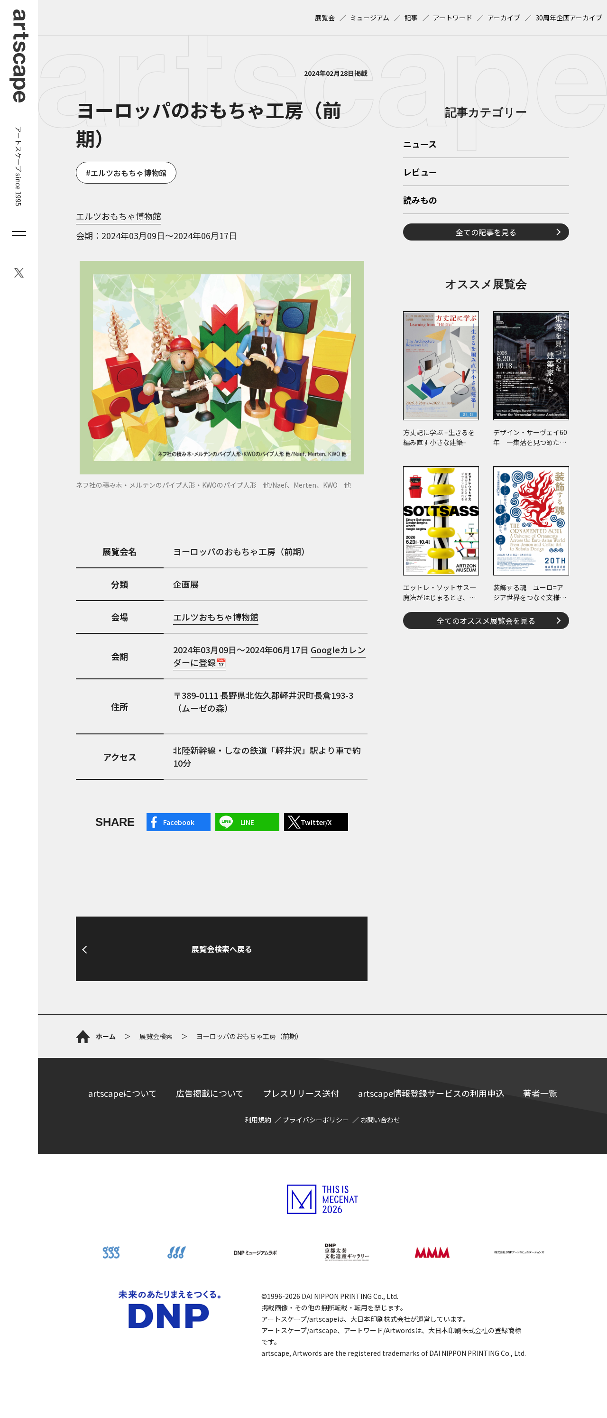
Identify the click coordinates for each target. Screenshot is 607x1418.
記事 (411, 17)
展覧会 (325, 17)
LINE (247, 822)
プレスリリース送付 (301, 1093)
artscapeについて (122, 1093)
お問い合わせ (380, 1119)
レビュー (420, 172)
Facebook (178, 822)
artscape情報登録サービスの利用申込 (431, 1093)
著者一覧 (540, 1093)
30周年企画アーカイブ (568, 17)
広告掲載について (210, 1093)
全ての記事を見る (486, 232)
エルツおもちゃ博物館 (128, 172)
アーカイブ (503, 17)
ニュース (420, 144)
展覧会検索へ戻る (222, 949)
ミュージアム (369, 17)
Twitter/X (316, 822)
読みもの (420, 200)
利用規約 (258, 1119)
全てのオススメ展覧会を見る (486, 620)
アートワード (452, 17)
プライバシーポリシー (316, 1119)
